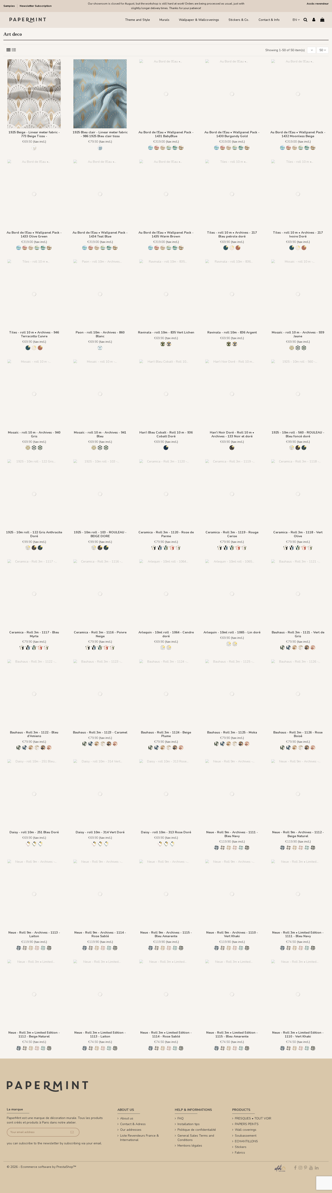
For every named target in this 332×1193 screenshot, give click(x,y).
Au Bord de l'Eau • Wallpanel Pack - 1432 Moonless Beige (297, 134)
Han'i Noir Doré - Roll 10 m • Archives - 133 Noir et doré (232, 434)
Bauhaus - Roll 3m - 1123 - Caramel (100, 732)
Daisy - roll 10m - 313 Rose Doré (166, 832)
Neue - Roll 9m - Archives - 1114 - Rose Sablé (100, 934)
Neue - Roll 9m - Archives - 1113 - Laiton (34, 934)
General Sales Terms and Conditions (196, 1137)
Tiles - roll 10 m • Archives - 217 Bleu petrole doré (232, 234)
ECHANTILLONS (246, 1141)
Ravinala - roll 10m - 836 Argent (232, 332)
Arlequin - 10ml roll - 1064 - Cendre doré (166, 634)
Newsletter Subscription (35, 6)
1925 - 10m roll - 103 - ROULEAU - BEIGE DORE (100, 534)
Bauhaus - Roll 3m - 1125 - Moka (232, 732)
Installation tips (189, 1124)
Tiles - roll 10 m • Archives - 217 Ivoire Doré (298, 234)
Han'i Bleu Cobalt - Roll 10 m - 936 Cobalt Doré (166, 434)
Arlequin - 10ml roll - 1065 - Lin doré (231, 632)
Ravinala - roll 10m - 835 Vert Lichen (166, 332)
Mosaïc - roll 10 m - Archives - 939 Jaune (298, 334)
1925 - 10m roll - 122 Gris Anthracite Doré (34, 534)
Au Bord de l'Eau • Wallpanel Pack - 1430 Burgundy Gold (232, 134)
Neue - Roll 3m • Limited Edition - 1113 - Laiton (100, 1034)
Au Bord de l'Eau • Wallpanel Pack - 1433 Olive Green (34, 234)
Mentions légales (190, 1145)
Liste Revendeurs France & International (139, 1137)
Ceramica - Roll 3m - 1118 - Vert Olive (298, 534)
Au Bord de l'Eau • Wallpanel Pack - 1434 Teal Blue (100, 234)
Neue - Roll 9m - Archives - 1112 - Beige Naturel (298, 834)
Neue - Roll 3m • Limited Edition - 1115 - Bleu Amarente (232, 1034)
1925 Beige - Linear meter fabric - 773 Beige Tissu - (34, 134)
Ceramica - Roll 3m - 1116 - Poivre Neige (100, 634)
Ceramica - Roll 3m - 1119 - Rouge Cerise (232, 534)
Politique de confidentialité (197, 1130)
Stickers (240, 1147)
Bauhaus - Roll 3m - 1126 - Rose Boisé (298, 734)
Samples (9, 6)
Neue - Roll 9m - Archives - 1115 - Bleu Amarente (166, 934)
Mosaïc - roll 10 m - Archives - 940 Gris (34, 434)
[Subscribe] (72, 1132)
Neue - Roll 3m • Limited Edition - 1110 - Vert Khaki (298, 1034)
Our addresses (130, 1130)
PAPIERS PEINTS (247, 1124)
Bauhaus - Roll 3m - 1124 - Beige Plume (166, 734)
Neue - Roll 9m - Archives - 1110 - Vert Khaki (232, 934)
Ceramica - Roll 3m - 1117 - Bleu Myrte (34, 634)
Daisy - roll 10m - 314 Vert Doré (100, 832)
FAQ (181, 1118)
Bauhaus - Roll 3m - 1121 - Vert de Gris (298, 634)
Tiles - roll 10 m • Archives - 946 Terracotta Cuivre (34, 334)
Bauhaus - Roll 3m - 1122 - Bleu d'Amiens (34, 734)
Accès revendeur (318, 3)
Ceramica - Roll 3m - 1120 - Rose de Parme (166, 534)
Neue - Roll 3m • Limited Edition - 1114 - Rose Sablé (166, 1034)
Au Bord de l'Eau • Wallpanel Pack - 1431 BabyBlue (166, 134)
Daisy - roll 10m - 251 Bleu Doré (34, 832)
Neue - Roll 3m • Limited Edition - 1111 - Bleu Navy (298, 934)
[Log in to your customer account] (313, 20)
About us (126, 1118)
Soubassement (245, 1135)
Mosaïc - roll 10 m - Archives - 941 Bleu (100, 434)
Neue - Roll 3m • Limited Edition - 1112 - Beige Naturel (34, 1034)
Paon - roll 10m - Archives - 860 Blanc (100, 334)
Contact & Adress (133, 1124)
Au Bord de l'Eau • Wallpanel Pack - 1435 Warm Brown (166, 234)
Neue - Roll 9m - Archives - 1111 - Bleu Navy (232, 834)
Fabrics (240, 1152)
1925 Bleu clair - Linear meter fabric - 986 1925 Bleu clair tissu (100, 134)
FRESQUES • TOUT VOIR (253, 1118)
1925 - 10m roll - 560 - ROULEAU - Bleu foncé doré (298, 434)
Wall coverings (245, 1130)
